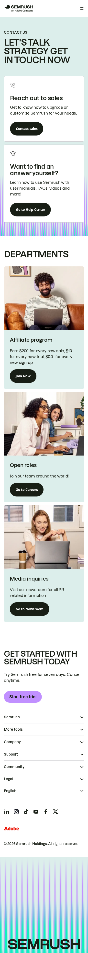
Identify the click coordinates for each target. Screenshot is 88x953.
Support (11, 754)
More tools (13, 729)
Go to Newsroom (30, 609)
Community (14, 767)
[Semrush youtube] (36, 812)
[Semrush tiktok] (26, 812)
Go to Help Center (30, 209)
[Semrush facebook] (46, 812)
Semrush (12, 717)
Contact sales (26, 128)
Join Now (23, 376)
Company (12, 742)
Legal (8, 779)
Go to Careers (27, 489)
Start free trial (22, 697)
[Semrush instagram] (16, 812)
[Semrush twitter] (55, 812)
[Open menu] (82, 8)
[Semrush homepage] (18, 8)
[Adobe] (11, 828)
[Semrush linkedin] (6, 812)
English (10, 791)
